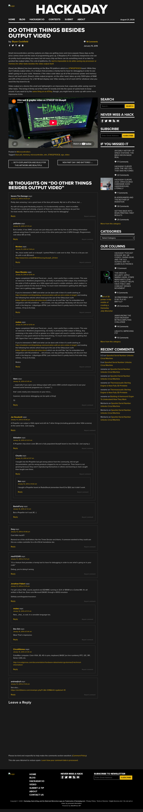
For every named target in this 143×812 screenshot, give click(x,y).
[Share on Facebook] (9, 45)
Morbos (19, 246)
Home (11, 19)
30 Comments (123, 206)
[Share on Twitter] (13, 45)
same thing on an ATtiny (42, 91)
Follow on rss (114, 121)
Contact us (118, 121)
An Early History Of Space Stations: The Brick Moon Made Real (124, 154)
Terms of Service (102, 801)
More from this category (111, 224)
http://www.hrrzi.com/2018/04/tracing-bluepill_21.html (37, 258)
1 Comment (121, 268)
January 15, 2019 (91, 46)
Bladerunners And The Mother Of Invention (124, 199)
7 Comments (122, 193)
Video (32, 784)
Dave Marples (21, 272)
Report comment (89, 216)
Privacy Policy (91, 801)
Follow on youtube (110, 121)
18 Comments (92, 42)
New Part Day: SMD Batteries (78, 162)
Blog (22, 19)
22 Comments (123, 175)
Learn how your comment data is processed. (59, 760)
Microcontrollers (23, 152)
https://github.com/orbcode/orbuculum (31, 300)
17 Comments (122, 162)
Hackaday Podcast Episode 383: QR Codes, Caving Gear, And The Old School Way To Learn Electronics (124, 258)
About (81, 19)
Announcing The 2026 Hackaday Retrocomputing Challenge (123, 318)
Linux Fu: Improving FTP (124, 332)
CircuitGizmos (19, 649)
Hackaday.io (37, 19)
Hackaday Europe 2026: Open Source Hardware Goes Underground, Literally (124, 184)
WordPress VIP (76, 806)
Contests (54, 19)
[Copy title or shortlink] (22, 45)
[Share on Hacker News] (16, 45)
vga (62, 155)
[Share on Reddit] (19, 45)
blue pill (18, 155)
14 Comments (122, 326)
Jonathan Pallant (18, 584)
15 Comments (122, 338)
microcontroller (36, 155)
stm (45, 155)
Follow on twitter (106, 121)
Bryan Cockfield (20, 41)
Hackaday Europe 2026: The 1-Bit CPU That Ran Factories (124, 168)
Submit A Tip (36, 788)
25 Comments (123, 219)
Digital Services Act (115, 801)
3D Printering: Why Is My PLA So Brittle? (124, 299)
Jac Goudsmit (16, 417)
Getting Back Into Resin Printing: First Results (124, 213)
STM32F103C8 (75, 68)
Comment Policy (79, 755)
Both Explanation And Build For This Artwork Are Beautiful (28, 164)
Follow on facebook (102, 121)
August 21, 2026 (127, 19)
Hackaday (72, 9)
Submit (69, 19)
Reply (13, 216)
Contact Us (36, 794)
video (67, 155)
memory (26, 155)
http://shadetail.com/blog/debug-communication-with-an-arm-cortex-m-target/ (46, 295)
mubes (18, 322)
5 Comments (122, 293)
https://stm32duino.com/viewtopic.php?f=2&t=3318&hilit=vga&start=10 (38, 690)
